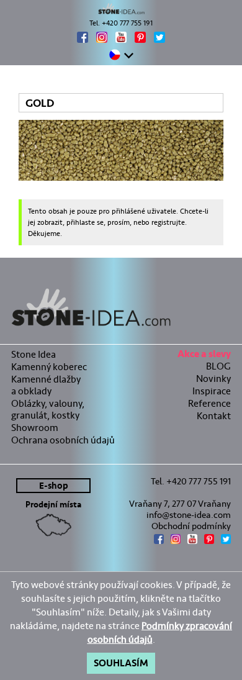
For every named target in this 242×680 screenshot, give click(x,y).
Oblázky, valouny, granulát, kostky (47, 409)
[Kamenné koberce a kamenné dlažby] (121, 8)
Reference (209, 403)
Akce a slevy (204, 355)
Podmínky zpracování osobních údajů (160, 632)
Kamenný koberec (49, 367)
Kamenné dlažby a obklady (46, 385)
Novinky (213, 378)
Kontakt (214, 416)
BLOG (218, 366)
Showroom (34, 427)
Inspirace (211, 391)
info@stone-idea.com (188, 514)
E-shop (53, 486)
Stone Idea (33, 354)
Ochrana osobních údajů (63, 440)
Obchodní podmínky (191, 526)
